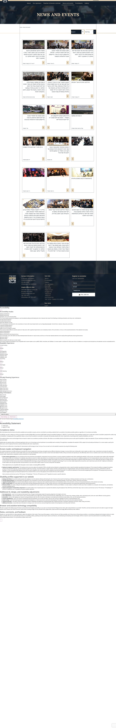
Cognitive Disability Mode (6, 325)
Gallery (47, 282)
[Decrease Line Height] (1, 369)
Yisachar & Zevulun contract (52, 3)
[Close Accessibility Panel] (1, 310)
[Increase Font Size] (1, 360)
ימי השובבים (48, 292)
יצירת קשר (48, 293)
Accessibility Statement (18, 419)
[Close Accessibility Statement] (1, 421)
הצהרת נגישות (49, 290)
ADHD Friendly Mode (5, 331)
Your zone (47, 303)
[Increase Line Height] (1, 366)
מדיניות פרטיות (49, 297)
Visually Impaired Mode (5, 319)
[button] (58, 351)
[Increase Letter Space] (1, 372)
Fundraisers (79, 3)
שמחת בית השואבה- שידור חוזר (54, 299)
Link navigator (3, 412)
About (47, 278)
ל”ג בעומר (48, 295)
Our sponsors (37, 3)
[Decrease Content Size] (1, 350)
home (21, 27)
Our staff (47, 286)
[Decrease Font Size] (1, 363)
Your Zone (48, 288)
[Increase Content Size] (1, 347)
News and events (68, 3)
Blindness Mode (4, 337)
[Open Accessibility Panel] (1, 520)
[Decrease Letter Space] (1, 376)
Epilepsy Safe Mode (4, 313)
